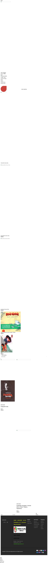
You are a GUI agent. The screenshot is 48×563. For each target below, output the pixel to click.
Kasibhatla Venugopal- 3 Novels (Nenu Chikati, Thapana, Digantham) (24, 507)
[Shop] (1, 513)
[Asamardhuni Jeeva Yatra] (24, 199)
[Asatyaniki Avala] (8, 369)
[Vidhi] (6, 343)
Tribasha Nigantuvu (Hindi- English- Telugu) (8, 332)
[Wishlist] (36, 513)
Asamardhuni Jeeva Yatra (5, 235)
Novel (2, 408)
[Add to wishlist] (7, 403)
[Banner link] (24, 124)
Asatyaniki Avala (4, 406)
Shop (1, 514)
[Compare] (2, 403)
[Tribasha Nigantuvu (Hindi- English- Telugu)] (11, 321)
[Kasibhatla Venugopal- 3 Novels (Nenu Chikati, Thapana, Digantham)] (24, 394)
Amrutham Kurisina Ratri (5, 309)
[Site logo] (6, 36)
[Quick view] (4, 403)
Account (14, 514)
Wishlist (37, 514)
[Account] (13, 513)
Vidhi (1, 352)
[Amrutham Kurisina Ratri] (24, 273)
